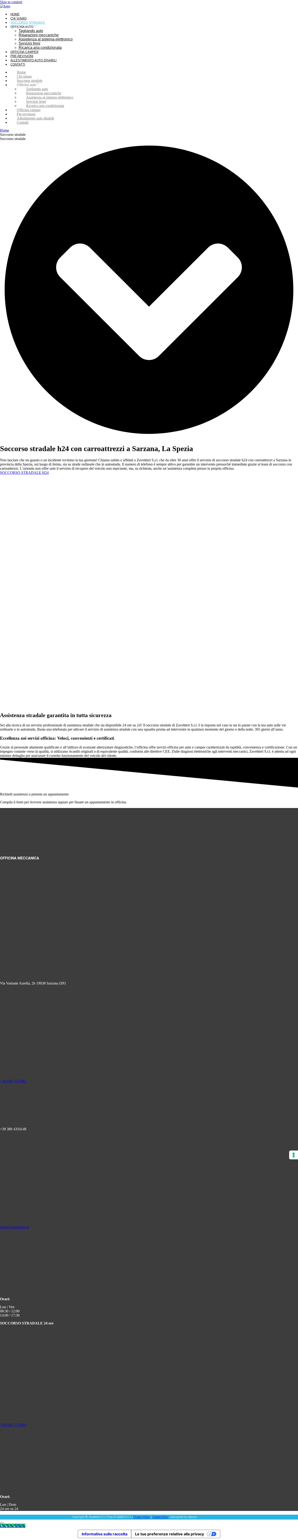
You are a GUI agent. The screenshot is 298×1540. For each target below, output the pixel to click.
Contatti (17, 64)
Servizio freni (29, 43)
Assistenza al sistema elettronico (46, 39)
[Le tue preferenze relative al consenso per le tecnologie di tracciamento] (293, 1155)
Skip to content (11, 2)
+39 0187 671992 (13, 1081)
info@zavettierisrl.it (14, 1227)
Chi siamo (18, 18)
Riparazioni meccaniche (39, 35)
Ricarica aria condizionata (40, 48)
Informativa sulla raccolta (104, 1534)
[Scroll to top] (2, 1522)
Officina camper (24, 52)
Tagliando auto (31, 31)
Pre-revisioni (21, 56)
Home (15, 14)
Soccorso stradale (27, 22)
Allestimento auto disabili (33, 60)
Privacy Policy (141, 1517)
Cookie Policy (160, 1517)
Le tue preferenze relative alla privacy (169, 1534)
